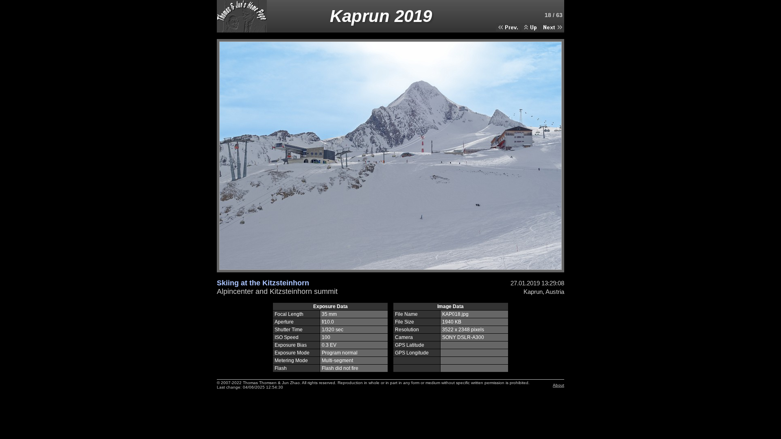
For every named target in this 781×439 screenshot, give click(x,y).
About (558, 385)
